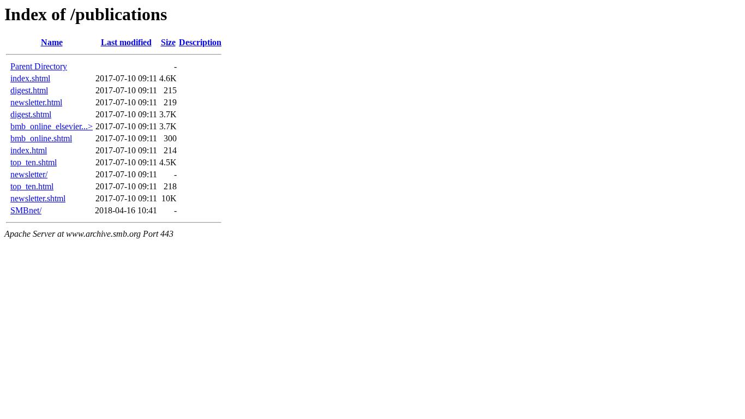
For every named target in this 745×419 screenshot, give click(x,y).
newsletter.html (36, 102)
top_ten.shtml (33, 162)
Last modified (126, 42)
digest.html (29, 90)
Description (200, 42)
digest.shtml (30, 114)
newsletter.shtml (37, 198)
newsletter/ (28, 174)
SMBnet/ (25, 210)
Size (168, 42)
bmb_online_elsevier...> (51, 126)
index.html (28, 150)
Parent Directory (38, 66)
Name (52, 42)
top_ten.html (31, 186)
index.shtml (30, 78)
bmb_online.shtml (41, 138)
